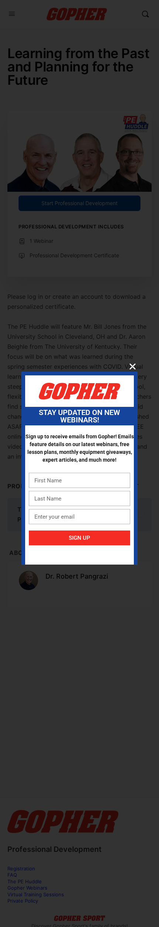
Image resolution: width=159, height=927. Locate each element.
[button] (132, 366)
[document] (79, 463)
